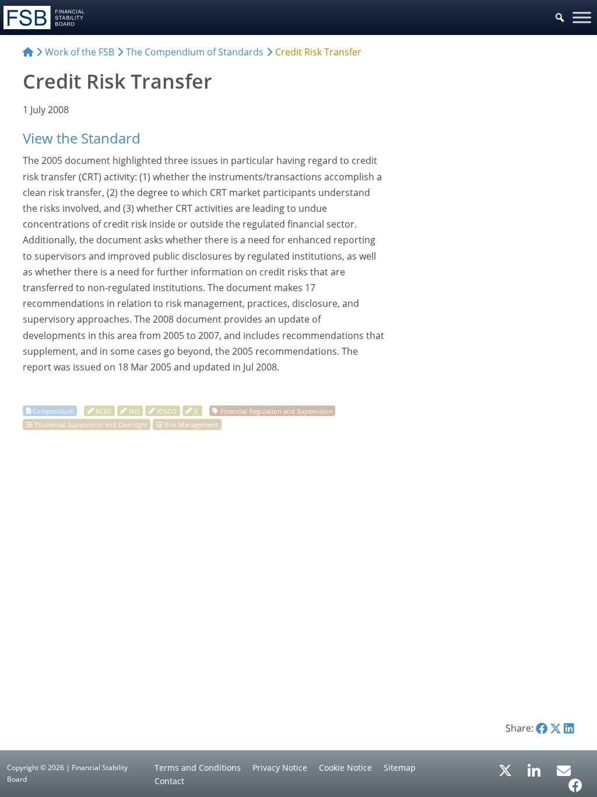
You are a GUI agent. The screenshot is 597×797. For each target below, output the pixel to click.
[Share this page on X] (555, 728)
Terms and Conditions (197, 767)
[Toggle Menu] (582, 17)
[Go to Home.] (28, 52)
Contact (169, 780)
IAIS (134, 410)
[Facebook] (575, 781)
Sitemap (400, 767)
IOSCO (167, 410)
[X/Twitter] (505, 769)
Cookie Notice (345, 767)
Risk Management (191, 424)
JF (196, 410)
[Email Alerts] (563, 769)
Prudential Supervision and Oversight (91, 424)
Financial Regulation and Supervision (276, 410)
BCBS (103, 410)
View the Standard (82, 138)
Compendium (53, 410)
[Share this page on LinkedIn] (569, 728)
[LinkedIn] (534, 766)
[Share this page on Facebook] (541, 728)
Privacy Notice (279, 767)
